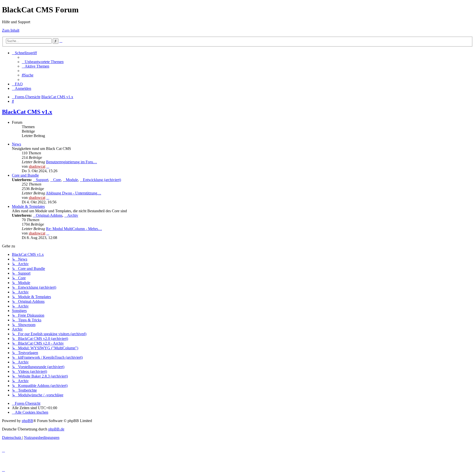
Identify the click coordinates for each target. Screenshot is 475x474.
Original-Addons (49, 215)
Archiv (72, 215)
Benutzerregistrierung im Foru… (71, 162)
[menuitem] (43, 62)
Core (57, 180)
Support (42, 180)
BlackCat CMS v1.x (27, 112)
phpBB (27, 421)
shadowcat (37, 166)
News (16, 144)
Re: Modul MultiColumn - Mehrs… (74, 229)
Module (72, 180)
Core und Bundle (25, 175)
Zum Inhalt (10, 30)
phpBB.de (56, 429)
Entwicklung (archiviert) (102, 180)
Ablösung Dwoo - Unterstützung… (73, 193)
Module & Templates (28, 206)
